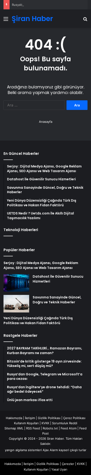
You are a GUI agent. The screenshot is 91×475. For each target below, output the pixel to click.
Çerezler (68, 464)
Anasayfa (45, 121)
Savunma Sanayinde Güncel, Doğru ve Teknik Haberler (57, 300)
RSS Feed (33, 428)
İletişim (30, 418)
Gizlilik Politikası (49, 418)
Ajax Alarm (50, 450)
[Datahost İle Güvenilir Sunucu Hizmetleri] (16, 283)
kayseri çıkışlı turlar (72, 450)
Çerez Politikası (74, 418)
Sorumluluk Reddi (64, 423)
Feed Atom (69, 428)
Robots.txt (50, 428)
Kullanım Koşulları (26, 423)
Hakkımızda (14, 418)
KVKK (45, 423)
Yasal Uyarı (59, 469)
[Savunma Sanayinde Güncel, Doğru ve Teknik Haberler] (16, 303)
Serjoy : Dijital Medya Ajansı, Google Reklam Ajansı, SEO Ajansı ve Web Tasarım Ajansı (41, 265)
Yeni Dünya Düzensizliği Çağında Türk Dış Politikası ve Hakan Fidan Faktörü (38, 320)
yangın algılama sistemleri (23, 450)
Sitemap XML (13, 428)
